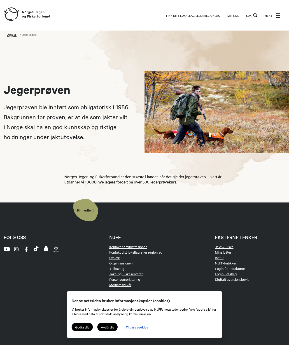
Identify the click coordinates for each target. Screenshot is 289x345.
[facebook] (26, 249)
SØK (249, 15)
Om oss (114, 257)
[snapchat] (46, 249)
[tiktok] (36, 249)
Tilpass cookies (137, 327)
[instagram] (16, 249)
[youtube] (6, 249)
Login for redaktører (230, 268)
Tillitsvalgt (117, 268)
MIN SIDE (233, 15)
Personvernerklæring (124, 279)
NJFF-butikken (226, 263)
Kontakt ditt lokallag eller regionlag (135, 252)
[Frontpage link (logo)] (11, 15)
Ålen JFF (12, 34)
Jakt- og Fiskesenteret (126, 274)
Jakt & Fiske (224, 247)
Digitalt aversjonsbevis (232, 279)
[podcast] (56, 249)
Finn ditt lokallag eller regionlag (193, 15)
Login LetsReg (226, 274)
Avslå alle (107, 327)
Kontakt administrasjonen (128, 247)
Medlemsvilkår (120, 285)
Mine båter (223, 252)
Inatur (219, 257)
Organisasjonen (121, 263)
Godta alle (82, 327)
